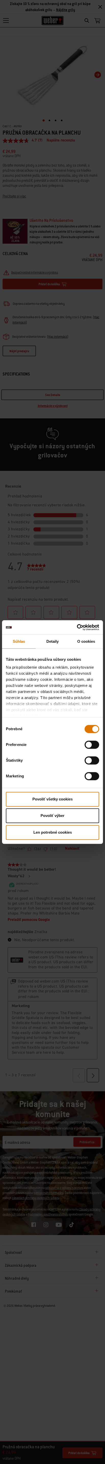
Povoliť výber (52, 815)
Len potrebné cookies (52, 832)
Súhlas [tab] (19, 641)
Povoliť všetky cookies (52, 799)
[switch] (92, 745)
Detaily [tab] (52, 641)
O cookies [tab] (86, 641)
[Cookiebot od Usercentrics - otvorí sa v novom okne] (77, 627)
